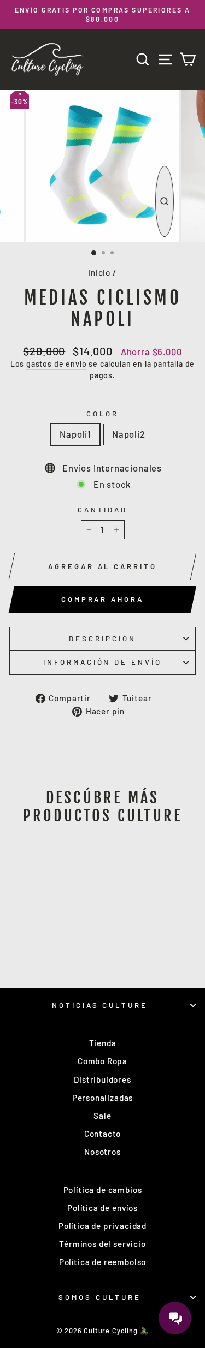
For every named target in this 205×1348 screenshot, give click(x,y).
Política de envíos (102, 1208)
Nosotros (102, 1151)
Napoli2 (128, 433)
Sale (102, 1115)
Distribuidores (102, 1079)
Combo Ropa (102, 1061)
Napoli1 (75, 433)
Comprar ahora (102, 599)
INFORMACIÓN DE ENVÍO (102, 662)
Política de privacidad (102, 1226)
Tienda (102, 1043)
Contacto (102, 1133)
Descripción (102, 638)
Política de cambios (102, 1190)
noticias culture (100, 1005)
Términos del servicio (102, 1244)
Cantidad (103, 509)
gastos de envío (56, 363)
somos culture (99, 1297)
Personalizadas (102, 1097)
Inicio (99, 272)
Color (102, 413)
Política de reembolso (102, 1262)
